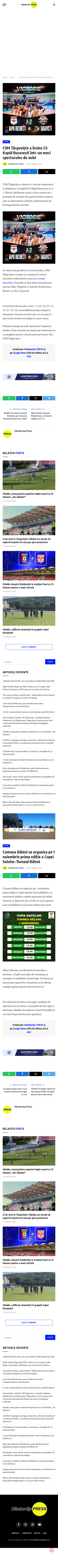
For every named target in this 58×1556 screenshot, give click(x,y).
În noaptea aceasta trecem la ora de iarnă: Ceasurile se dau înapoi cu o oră (15, 1092)
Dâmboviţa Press (16, 164)
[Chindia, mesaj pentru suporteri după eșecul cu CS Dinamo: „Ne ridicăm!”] (29, 475)
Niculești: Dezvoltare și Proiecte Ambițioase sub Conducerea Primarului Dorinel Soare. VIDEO (15, 416)
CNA (45, 1533)
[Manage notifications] (52, 1550)
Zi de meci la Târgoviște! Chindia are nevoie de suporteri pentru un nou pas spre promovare (27, 540)
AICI (29, 356)
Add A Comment (29, 647)
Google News (20, 352)
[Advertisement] (29, 43)
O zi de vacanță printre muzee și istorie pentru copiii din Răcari (29, 712)
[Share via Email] (46, 171)
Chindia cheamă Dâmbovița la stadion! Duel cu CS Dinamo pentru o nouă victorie (28, 586)
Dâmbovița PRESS (33, 349)
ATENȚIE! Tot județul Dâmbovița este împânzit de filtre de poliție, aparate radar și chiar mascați (43, 1092)
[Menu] (4, 5)
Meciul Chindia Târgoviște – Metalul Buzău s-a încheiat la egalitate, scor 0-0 (41, 416)
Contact (15, 1533)
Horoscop (27, 1533)
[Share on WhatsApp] (11, 171)
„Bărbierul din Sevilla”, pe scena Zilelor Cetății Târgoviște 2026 (28, 681)
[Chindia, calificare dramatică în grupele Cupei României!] (29, 611)
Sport (6, 142)
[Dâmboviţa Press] (29, 4)
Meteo (37, 1533)
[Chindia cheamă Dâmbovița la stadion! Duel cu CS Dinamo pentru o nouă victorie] (29, 565)
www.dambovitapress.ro (40, 1540)
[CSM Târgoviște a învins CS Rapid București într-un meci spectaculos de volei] (29, 134)
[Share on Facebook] (29, 171)
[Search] (53, 5)
